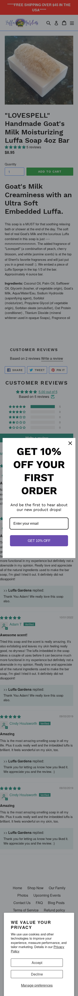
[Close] (70, 443)
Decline (37, 974)
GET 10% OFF (39, 541)
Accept (37, 962)
